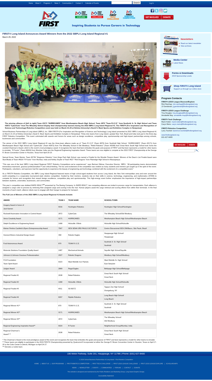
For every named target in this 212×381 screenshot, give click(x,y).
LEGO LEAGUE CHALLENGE (125, 364)
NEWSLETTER (85, 368)
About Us (45, 364)
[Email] (165, 12)
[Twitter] (157, 12)
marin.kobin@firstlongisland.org (184, 122)
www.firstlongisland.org (170, 135)
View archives (186, 46)
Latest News (178, 63)
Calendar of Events (92, 3)
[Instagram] (161, 12)
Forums (118, 368)
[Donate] (193, 146)
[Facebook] (152, 12)
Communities (66, 3)
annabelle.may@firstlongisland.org (187, 115)
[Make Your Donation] (168, 19)
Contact (77, 3)
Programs (46, 3)
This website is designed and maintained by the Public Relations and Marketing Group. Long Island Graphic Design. (106, 372)
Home (31, 3)
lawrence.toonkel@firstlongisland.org (187, 131)
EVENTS (95, 368)
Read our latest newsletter (191, 43)
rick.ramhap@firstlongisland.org (185, 104)
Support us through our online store (187, 89)
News (55, 3)
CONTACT (127, 368)
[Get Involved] (153, 19)
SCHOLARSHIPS (172, 364)
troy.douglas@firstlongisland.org (185, 113)
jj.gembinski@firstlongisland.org (185, 106)
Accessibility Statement (106, 376)
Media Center (180, 60)
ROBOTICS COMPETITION (78, 364)
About (37, 3)
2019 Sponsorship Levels (182, 76)
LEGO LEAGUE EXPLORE (152, 364)
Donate (137, 368)
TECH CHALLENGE (101, 364)
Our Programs (58, 364)
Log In (151, 3)
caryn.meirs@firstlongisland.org (184, 124)
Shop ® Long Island (187, 86)
